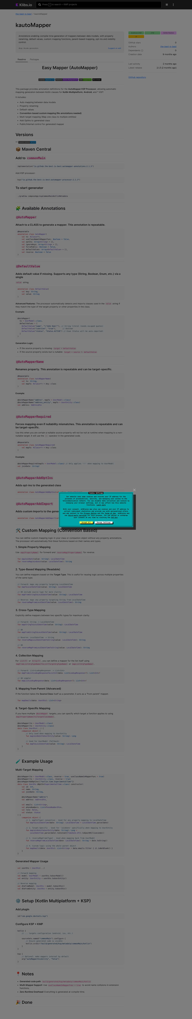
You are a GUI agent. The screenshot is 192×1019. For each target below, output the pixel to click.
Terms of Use (110, 513)
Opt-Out (114, 517)
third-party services (77, 515)
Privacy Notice (90, 513)
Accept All (86, 522)
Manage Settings (103, 522)
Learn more (101, 505)
